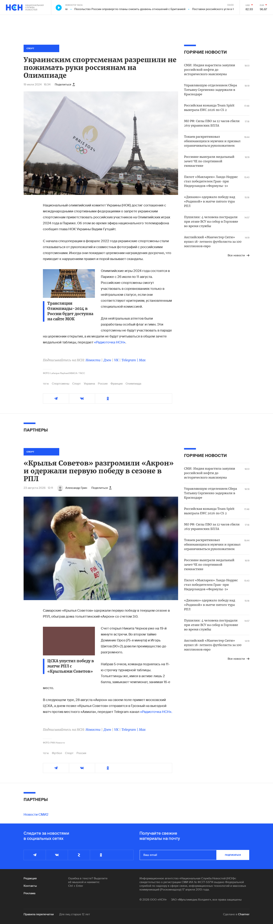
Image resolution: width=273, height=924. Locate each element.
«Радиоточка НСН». (156, 712)
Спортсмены (60, 383)
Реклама (29, 893)
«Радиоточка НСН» (109, 342)
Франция (116, 383)
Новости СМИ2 (36, 814)
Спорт (76, 383)
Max (142, 360)
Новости (93, 360)
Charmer (243, 914)
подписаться (233, 855)
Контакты (30, 886)
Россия (103, 383)
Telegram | (130, 360)
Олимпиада (133, 383)
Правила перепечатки (39, 914)
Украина (89, 383)
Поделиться (63, 84)
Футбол (57, 753)
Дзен (107, 360)
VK (116, 360)
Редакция (30, 878)
